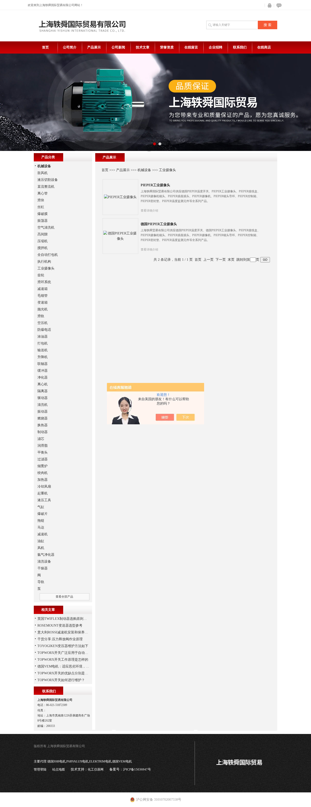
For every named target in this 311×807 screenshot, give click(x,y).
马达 (40, 527)
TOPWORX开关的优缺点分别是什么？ (66, 673)
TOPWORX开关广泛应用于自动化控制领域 (69, 653)
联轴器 (42, 364)
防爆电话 (44, 330)
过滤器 (42, 459)
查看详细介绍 (149, 210)
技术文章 (142, 47)
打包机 (42, 343)
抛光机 (42, 309)
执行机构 (44, 261)
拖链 (40, 520)
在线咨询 (278, 5)
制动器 (42, 432)
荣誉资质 (167, 47)
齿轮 (40, 275)
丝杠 (40, 207)
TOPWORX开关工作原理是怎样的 (62, 659)
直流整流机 (45, 186)
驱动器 (42, 398)
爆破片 (42, 514)
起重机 (42, 493)
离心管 (42, 193)
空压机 (42, 323)
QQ (268, 5)
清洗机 (42, 405)
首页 (45, 47)
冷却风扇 (44, 486)
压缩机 (42, 241)
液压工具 (44, 500)
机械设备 (144, 170)
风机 (40, 548)
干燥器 (42, 568)
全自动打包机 (47, 255)
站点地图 (58, 769)
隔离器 (42, 391)
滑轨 (40, 316)
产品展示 (94, 47)
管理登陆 (40, 769)
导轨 (40, 582)
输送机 (42, 350)
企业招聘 (215, 47)
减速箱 (42, 289)
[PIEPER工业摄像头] (120, 197)
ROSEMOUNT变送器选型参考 (59, 625)
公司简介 (70, 47)
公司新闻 (118, 47)
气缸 (40, 507)
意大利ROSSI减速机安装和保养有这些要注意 (71, 632)
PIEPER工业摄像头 (155, 185)
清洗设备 (44, 561)
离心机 (42, 384)
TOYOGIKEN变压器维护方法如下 (62, 646)
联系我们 (240, 47)
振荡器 (42, 221)
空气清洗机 (45, 227)
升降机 (42, 357)
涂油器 (42, 336)
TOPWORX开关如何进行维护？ (61, 680)
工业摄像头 (167, 170)
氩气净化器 (45, 555)
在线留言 (191, 47)
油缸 (40, 541)
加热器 (42, 480)
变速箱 (42, 302)
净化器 (42, 377)
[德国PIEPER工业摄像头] (120, 236)
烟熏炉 (42, 466)
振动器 (42, 411)
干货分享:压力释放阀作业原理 (60, 639)
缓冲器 (42, 370)
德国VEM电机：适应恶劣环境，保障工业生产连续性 (76, 666)
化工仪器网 (96, 769)
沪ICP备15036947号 (137, 769)
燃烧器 (42, 418)
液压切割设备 (47, 180)
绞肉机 (42, 473)
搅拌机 (42, 248)
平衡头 (42, 452)
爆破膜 (42, 214)
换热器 (42, 425)
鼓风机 (42, 173)
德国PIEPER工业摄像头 (159, 224)
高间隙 (42, 234)
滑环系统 (44, 282)
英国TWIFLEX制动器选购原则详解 (63, 619)
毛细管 (42, 295)
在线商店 (264, 47)
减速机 (42, 534)
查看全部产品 (64, 596)
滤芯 (40, 439)
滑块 (40, 200)
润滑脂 (42, 445)
